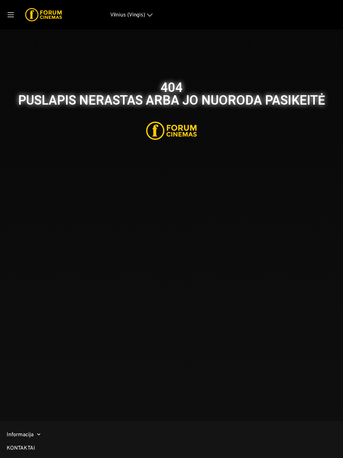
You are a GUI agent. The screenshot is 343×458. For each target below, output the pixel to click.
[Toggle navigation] (11, 15)
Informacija (20, 434)
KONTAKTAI (21, 447)
